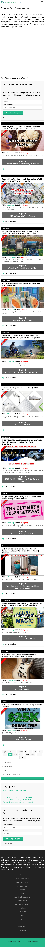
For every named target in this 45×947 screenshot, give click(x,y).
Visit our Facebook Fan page (14, 790)
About (22, 915)
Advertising (22, 923)
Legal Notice (22, 930)
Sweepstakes (6, 124)
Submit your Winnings (22, 904)
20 (35, 752)
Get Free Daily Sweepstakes (13, 113)
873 (40, 752)
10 (30, 752)
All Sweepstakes (22, 886)
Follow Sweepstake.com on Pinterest (18, 802)
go (22, 778)
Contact (22, 919)
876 (15, 755)
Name (5, 99)
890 (32, 755)
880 (27, 755)
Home (22, 875)
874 (5, 755)
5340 (39, 755)
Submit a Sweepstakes (22, 897)
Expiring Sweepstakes (22, 882)
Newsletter (22, 908)
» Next (22, 758)
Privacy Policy (22, 926)
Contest (4, 494)
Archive (22, 890)
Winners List (22, 901)
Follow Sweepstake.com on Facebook (18, 797)
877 (20, 755)
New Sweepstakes (22, 878)
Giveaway (5, 546)
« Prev (20, 752)
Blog (22, 893)
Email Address (7, 105)
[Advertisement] (22, 52)
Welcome (22, 912)
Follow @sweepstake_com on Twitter (18, 799)
